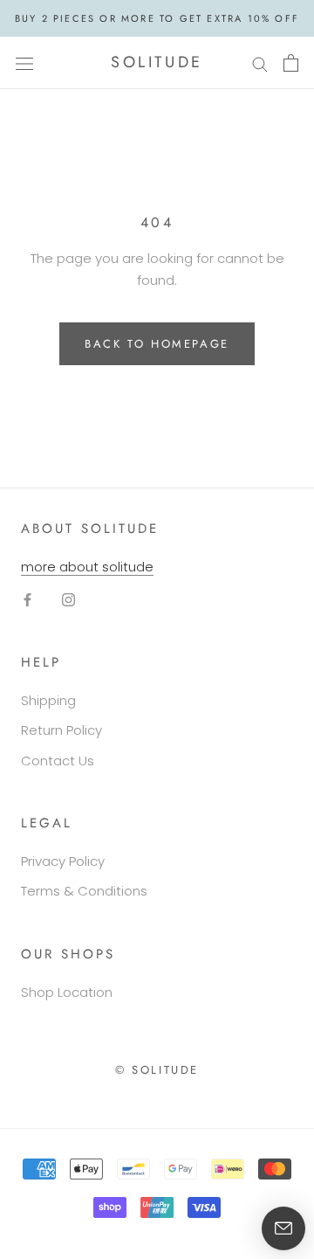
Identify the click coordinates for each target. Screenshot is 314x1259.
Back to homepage (157, 344)
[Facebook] (27, 599)
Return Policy (61, 730)
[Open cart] (290, 63)
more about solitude (87, 566)
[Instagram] (68, 599)
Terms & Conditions (84, 891)
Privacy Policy (63, 861)
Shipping (48, 700)
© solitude (157, 1070)
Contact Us (57, 760)
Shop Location (67, 992)
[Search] (260, 62)
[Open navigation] (24, 63)
